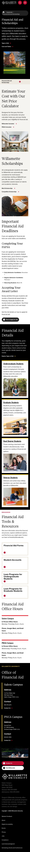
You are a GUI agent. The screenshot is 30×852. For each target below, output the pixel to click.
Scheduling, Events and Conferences (12, 848)
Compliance (5, 840)
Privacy (4, 832)
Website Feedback (7, 816)
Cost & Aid (9, 12)
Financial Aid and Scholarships (7, 81)
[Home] (3, 12)
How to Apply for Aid (12, 319)
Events (4, 828)
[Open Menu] (25, 3)
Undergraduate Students (13, 363)
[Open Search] (20, 3)
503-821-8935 (7, 737)
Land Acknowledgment (8, 844)
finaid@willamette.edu (16, 537)
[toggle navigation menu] (20, 82)
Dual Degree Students (12, 441)
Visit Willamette (10, 768)
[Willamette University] (9, 3)
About (3, 820)
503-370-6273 (7, 705)
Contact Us (9, 763)
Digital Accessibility (7, 824)
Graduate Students (11, 402)
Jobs (3, 836)
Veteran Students (10, 477)
